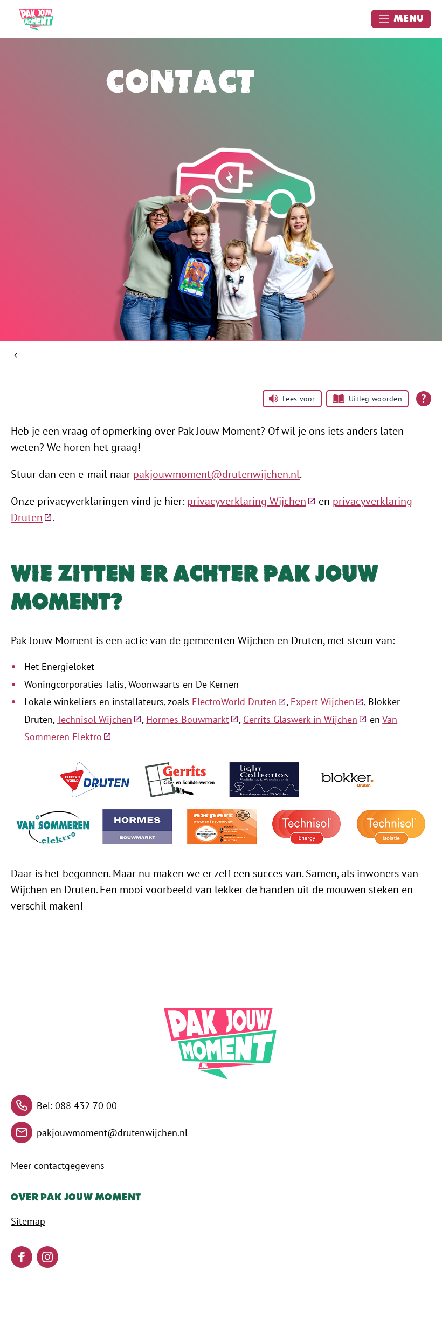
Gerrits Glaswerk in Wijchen (305, 719)
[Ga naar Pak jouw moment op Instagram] (47, 1257)
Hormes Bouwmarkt (192, 719)
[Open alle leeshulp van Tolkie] (423, 398)
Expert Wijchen (327, 701)
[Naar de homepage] (37, 19)
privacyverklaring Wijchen (251, 501)
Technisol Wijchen (99, 719)
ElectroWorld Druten (239, 701)
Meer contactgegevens (58, 1165)
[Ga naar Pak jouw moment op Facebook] (21, 1257)
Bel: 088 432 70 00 (77, 1105)
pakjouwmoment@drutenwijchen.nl (216, 474)
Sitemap (28, 1221)
